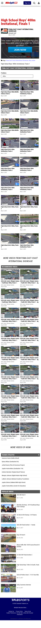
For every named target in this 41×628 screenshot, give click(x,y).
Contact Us (11, 611)
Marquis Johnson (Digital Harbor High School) (14, 475)
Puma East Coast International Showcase (20, 30)
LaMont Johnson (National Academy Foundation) (15, 479)
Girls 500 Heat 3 (21, 495)
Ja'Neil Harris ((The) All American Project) (13, 465)
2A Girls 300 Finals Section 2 (24, 555)
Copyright (19, 603)
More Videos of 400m (20, 447)
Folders (3, 73)
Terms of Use (28, 611)
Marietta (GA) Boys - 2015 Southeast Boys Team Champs (28, 506)
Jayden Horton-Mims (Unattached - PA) (12, 468)
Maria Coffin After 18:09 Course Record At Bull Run (28, 545)
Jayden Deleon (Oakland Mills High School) (13, 482)
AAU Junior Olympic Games (7, 285)
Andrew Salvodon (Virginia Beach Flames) (13, 472)
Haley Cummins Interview (24, 585)
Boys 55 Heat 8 (21, 535)
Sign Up (27, 3)
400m (33, 60)
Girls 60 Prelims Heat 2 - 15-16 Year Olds (28, 575)
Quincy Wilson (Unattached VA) (10, 461)
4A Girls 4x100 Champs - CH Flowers (27, 515)
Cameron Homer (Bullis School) (10, 458)
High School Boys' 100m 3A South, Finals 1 (28, 565)
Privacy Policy (19, 611)
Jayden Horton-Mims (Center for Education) (14, 486)
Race (30, 60)
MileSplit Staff (12, 33)
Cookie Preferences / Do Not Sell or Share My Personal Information (19, 613)
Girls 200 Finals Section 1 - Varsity (26, 525)
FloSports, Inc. (24, 603)
